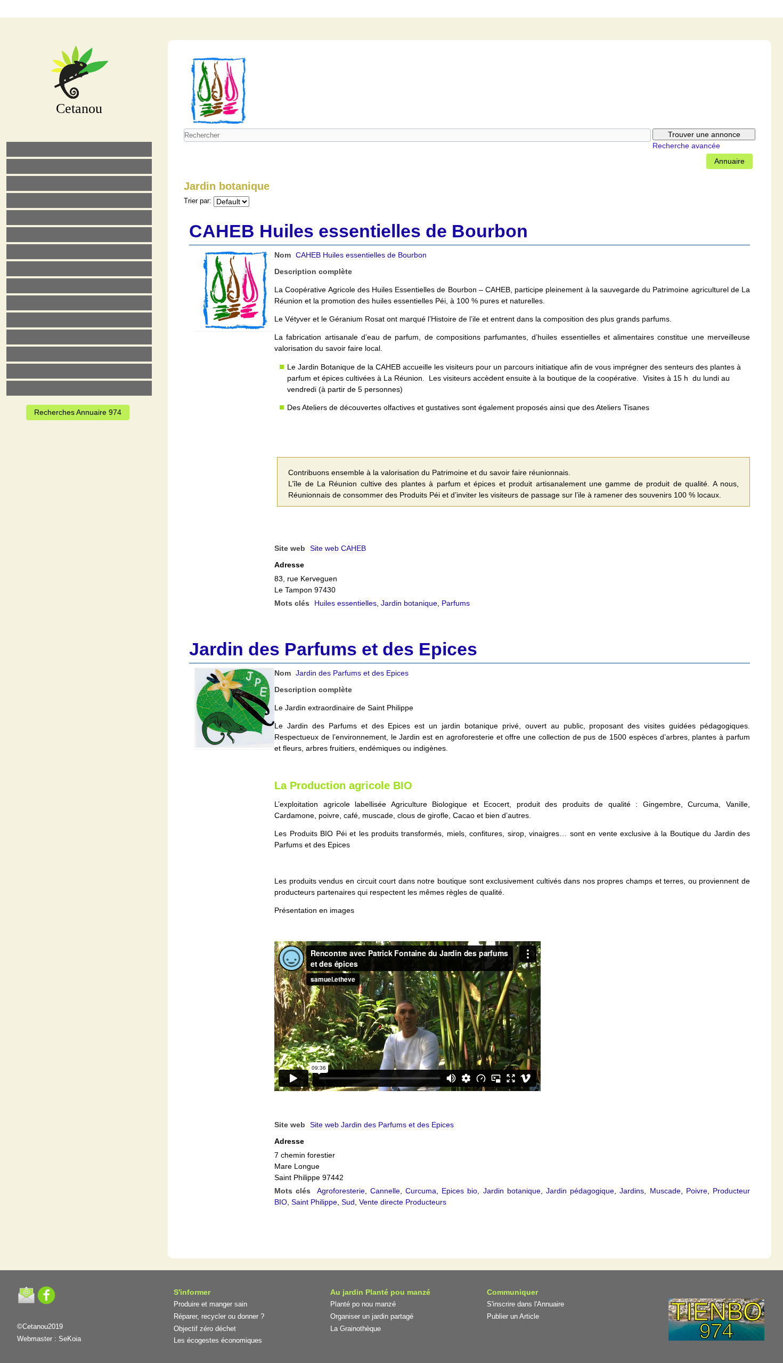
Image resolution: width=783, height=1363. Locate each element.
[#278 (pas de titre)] (79, 337)
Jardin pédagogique (580, 1190)
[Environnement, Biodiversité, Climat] (79, 217)
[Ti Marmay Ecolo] (79, 285)
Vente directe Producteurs (402, 1202)
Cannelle (385, 1190)
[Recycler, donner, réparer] (79, 183)
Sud (348, 1202)
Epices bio (459, 1190)
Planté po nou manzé (363, 1304)
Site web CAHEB (338, 548)
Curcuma (420, 1190)
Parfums (456, 603)
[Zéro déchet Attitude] (79, 200)
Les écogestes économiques (218, 1340)
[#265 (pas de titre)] (79, 234)
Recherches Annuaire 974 (77, 412)
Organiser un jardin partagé (371, 1316)
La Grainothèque (355, 1329)
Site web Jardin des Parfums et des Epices (382, 1124)
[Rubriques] (362, 10)
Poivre (696, 1190)
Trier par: (197, 201)
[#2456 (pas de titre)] (79, 268)
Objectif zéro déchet (205, 1329)
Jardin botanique (409, 603)
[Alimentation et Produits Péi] (79, 166)
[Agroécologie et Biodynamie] (79, 149)
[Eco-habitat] (79, 251)
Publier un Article (513, 1316)
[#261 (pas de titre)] (340, 10)
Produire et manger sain (210, 1304)
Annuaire (729, 161)
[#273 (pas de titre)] (79, 319)
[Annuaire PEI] (385, 10)
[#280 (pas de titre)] (407, 10)
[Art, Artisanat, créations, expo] (79, 302)
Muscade (665, 1190)
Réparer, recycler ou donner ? (219, 1316)
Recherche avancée (686, 145)
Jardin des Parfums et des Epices (333, 649)
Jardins (631, 1190)
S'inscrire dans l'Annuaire (525, 1304)
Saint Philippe (314, 1202)
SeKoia (70, 1339)
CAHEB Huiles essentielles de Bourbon (358, 231)
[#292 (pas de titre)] (452, 10)
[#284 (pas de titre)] (429, 10)
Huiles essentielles (345, 603)
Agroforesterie (341, 1190)
